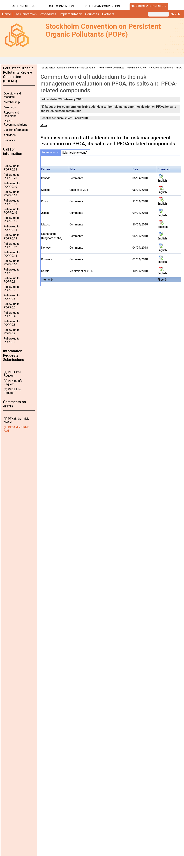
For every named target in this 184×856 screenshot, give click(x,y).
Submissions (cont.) (74, 152)
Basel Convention (60, 6)
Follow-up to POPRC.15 (12, 219)
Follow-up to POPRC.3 (12, 323)
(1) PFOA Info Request (12, 373)
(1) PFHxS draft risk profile (16, 420)
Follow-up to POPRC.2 (12, 331)
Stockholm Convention (148, 6)
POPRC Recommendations (15, 122)
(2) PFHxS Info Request (13, 382)
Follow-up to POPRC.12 (12, 245)
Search (175, 14)
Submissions (50, 152)
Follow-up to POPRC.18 (12, 193)
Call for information (16, 129)
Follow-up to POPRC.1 (12, 340)
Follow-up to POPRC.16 (12, 210)
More (43, 125)
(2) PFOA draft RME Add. (16, 429)
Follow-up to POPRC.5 (12, 305)
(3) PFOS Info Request (12, 391)
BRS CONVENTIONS (22, 6)
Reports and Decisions (11, 114)
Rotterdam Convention (102, 6)
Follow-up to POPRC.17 (12, 202)
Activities (10, 135)
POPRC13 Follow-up (163, 67)
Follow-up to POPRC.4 (12, 314)
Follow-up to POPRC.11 (12, 254)
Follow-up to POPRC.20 (12, 176)
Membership (12, 102)
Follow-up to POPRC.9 (12, 271)
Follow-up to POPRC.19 (12, 185)
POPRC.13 (145, 67)
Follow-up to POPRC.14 (12, 228)
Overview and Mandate (12, 95)
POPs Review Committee (111, 67)
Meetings (10, 107)
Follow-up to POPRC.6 (12, 297)
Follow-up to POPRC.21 (12, 167)
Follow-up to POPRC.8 (12, 279)
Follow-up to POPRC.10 (12, 262)
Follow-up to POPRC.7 (12, 288)
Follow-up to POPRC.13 (12, 236)
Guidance (9, 140)
